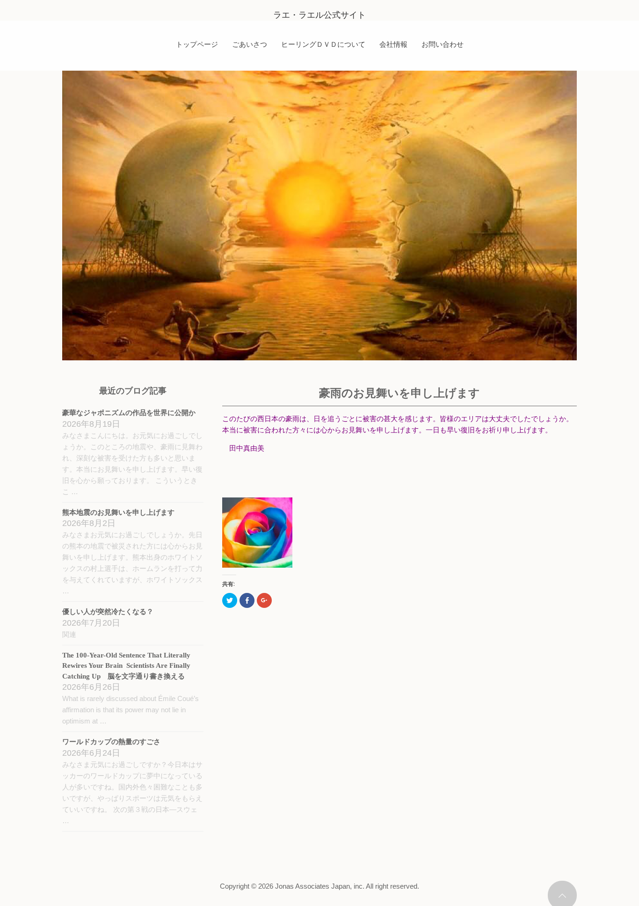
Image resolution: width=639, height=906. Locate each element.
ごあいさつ (249, 44)
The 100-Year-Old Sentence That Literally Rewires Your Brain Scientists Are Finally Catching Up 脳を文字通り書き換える (126, 665)
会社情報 (393, 44)
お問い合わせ (442, 44)
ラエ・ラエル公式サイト (319, 15)
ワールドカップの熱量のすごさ (111, 741)
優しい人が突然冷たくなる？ (107, 611)
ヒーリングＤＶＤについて (323, 44)
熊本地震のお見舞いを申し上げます (118, 512)
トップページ (197, 44)
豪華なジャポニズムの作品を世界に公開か (129, 412)
